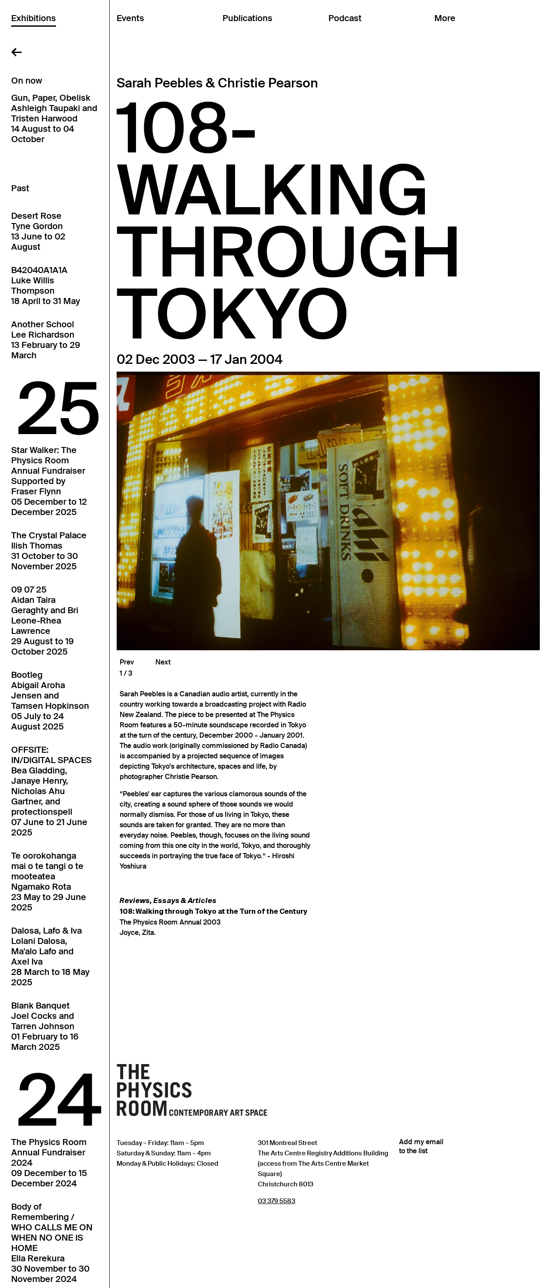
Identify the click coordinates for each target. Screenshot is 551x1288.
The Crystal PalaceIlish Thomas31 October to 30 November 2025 (49, 550)
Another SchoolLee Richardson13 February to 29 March (45, 339)
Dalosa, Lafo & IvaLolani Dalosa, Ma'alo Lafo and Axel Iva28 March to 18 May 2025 (50, 956)
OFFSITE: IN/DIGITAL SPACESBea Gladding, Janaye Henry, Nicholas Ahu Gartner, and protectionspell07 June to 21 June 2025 (51, 791)
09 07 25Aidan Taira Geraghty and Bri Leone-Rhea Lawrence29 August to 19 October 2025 (44, 620)
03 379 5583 (276, 1200)
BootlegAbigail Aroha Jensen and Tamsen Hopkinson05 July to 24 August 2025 (50, 701)
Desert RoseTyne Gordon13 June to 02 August (38, 231)
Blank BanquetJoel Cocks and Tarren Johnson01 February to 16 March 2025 (44, 1026)
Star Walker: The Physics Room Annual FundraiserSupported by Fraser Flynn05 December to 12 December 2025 (49, 481)
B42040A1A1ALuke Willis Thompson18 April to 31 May (45, 285)
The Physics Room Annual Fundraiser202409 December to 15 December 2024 (49, 1163)
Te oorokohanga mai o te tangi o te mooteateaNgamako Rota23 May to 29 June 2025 (48, 881)
